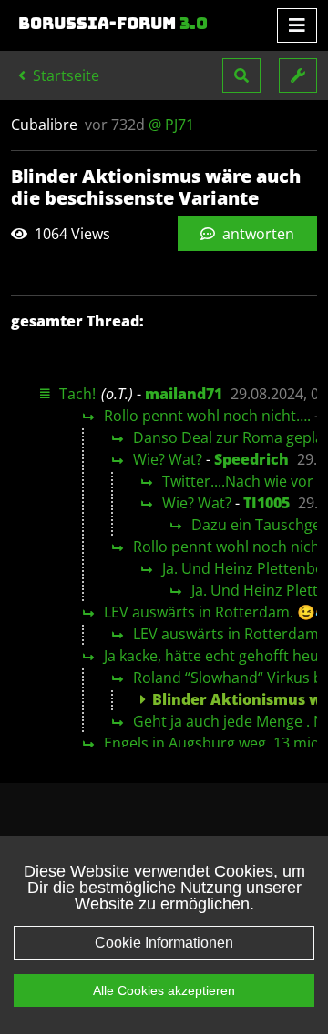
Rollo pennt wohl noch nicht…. (207, 416)
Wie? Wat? (167, 459)
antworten (256, 234)
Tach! (77, 394)
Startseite (64, 75)
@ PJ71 (171, 125)
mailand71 (183, 394)
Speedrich (251, 459)
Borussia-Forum (113, 23)
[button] (241, 75)
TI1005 (266, 503)
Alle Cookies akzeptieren (164, 990)
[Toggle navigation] (297, 25)
